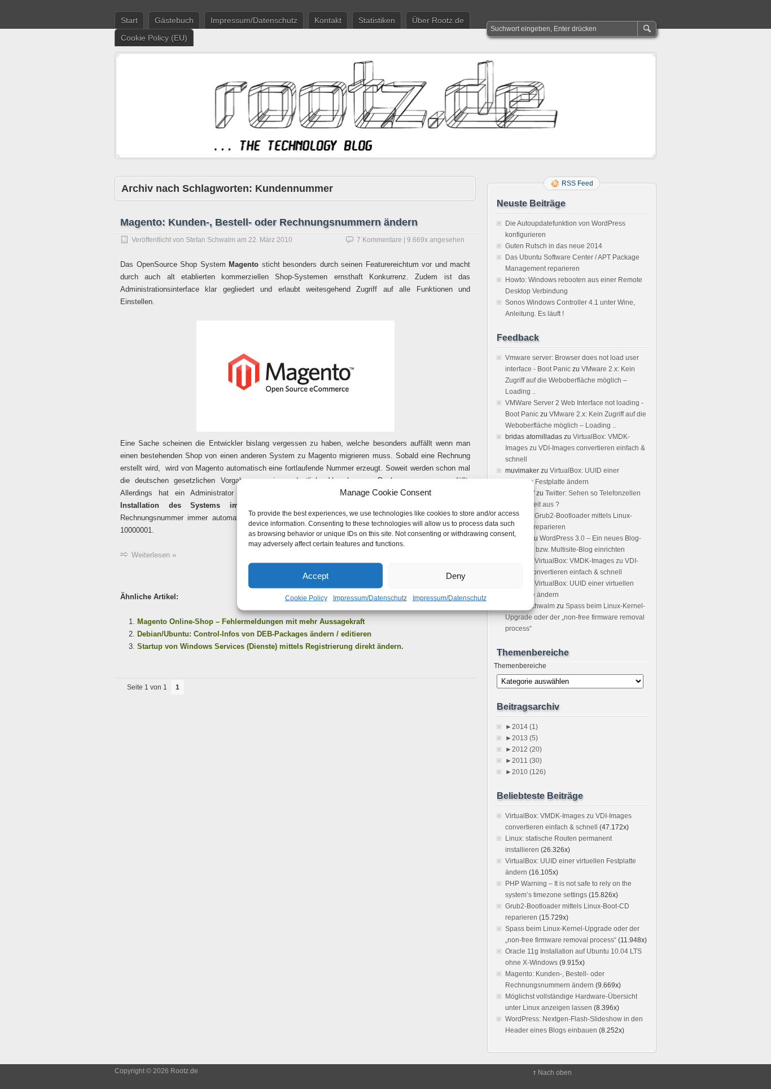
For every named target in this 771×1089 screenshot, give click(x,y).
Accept (315, 575)
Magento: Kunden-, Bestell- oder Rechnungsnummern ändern (269, 222)
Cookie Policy (306, 598)
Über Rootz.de (438, 20)
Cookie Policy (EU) (154, 37)
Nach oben (555, 1073)
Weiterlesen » (154, 555)
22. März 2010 (270, 240)
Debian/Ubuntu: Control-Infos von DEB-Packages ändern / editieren (254, 634)
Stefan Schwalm (210, 240)
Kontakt (327, 20)
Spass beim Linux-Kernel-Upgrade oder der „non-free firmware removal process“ (575, 617)
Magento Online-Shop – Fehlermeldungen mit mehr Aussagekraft (251, 621)
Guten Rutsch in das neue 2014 (553, 246)
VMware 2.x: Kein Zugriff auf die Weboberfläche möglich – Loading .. (570, 380)
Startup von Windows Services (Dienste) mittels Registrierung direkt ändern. (270, 646)
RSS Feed (577, 183)
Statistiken (376, 20)
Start (129, 20)
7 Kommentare (379, 240)
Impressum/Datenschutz (370, 598)
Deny (456, 575)
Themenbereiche (520, 666)
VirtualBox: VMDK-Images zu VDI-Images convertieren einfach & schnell (575, 448)
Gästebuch (174, 20)
